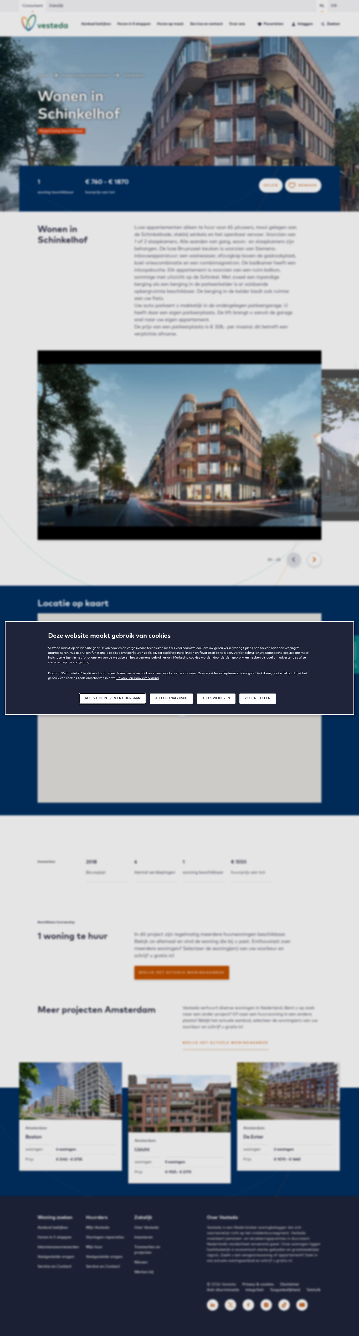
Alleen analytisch (171, 698)
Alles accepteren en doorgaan (112, 698)
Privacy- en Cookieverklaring (137, 678)
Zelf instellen (257, 698)
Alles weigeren (216, 698)
